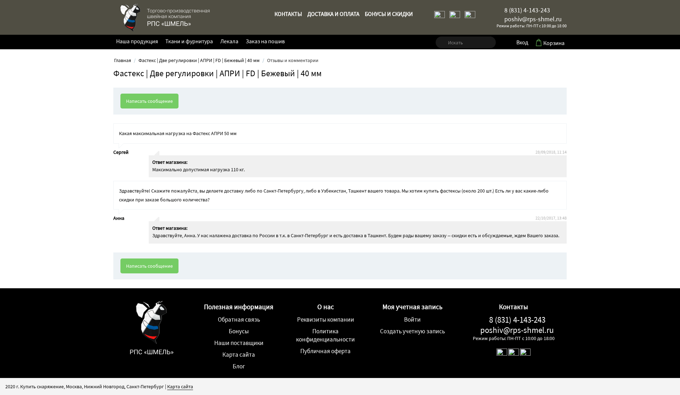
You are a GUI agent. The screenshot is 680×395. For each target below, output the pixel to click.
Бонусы (239, 331)
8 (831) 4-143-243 (526, 10)
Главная (122, 60)
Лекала (229, 41)
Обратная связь (239, 319)
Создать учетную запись (412, 331)
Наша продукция (137, 41)
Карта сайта (238, 354)
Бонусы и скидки (389, 13)
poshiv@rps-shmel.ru (532, 19)
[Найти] (441, 42)
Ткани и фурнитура (189, 41)
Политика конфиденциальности (325, 335)
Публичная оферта (325, 351)
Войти (412, 319)
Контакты (288, 13)
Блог (239, 366)
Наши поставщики (239, 343)
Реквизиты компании (325, 319)
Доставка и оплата (333, 13)
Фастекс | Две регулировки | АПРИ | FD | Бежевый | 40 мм (199, 60)
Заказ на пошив (265, 41)
